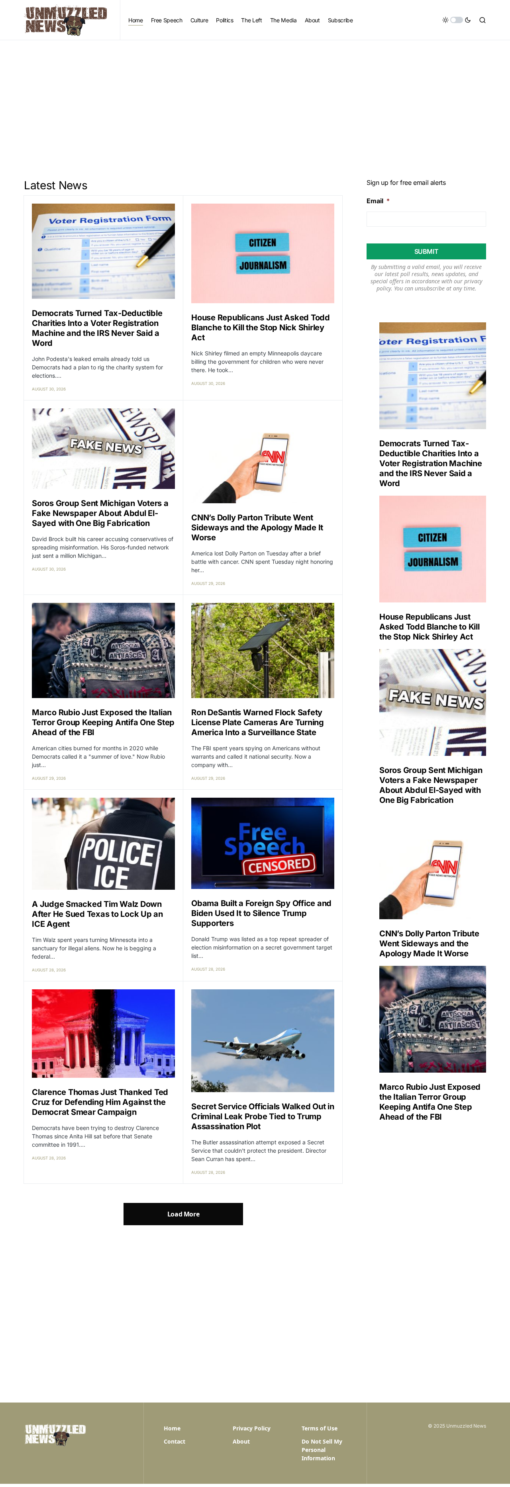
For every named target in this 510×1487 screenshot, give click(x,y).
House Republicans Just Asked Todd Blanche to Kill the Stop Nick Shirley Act (260, 327)
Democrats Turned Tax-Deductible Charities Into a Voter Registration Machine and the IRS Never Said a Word (97, 328)
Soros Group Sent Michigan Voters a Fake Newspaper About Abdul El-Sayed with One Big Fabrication (100, 513)
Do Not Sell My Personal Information (322, 1450)
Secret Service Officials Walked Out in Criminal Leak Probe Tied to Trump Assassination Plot (262, 1116)
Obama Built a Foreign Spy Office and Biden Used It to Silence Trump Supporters (261, 913)
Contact (174, 1441)
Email (378, 201)
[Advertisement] (255, 100)
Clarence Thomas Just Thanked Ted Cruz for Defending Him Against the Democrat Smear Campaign (100, 1102)
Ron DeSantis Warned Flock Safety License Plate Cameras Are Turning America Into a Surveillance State (257, 722)
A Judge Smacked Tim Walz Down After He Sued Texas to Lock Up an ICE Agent (97, 914)
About (241, 1441)
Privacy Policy (252, 1428)
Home (172, 1428)
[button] (456, 20)
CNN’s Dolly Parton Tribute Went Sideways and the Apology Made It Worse (257, 527)
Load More (183, 1214)
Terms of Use (319, 1428)
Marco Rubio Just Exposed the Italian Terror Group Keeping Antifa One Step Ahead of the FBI (103, 722)
